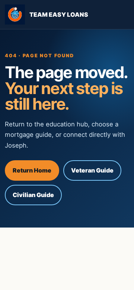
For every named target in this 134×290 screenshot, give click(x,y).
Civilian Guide (33, 195)
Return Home (32, 170)
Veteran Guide (92, 170)
